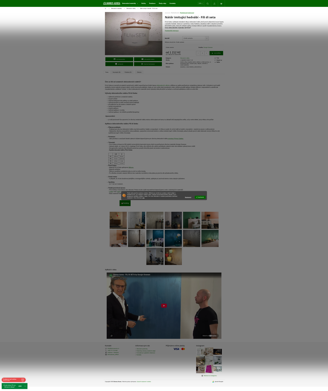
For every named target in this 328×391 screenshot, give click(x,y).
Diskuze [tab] (139, 72)
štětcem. (131, 167)
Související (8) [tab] (116, 72)
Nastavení (188, 197)
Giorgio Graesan (208, 47)
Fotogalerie (120, 59)
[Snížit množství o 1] (198, 53)
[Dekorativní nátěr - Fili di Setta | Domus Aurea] (118, 220)
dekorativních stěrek (163, 85)
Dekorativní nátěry (184, 58)
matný (119, 191)
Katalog (120, 64)
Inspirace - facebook (113, 352)
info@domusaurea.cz (113, 348)
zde (143, 197)
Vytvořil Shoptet (219, 381)
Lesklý (111, 191)
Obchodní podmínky (142, 348)
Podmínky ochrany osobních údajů (146, 351)
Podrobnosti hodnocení (187, 12)
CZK (200, 3)
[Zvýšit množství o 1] (206, 53)
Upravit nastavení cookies (144, 381)
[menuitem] (130, 3)
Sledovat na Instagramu (210, 375)
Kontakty (139, 354)
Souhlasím (201, 197)
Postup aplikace (149, 64)
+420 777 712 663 (112, 350)
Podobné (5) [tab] (128, 72)
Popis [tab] (106, 72)
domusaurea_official (113, 354)
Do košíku (217, 53)
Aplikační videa (149, 59)
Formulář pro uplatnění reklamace (146, 352)
